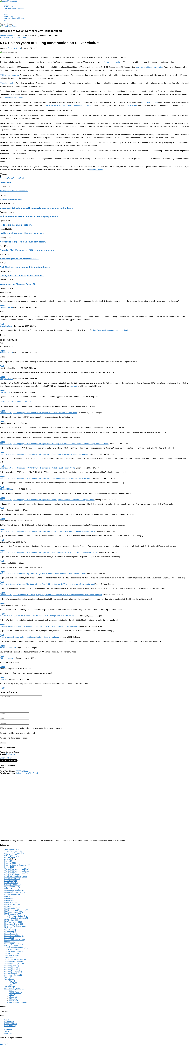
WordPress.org (10, 1026)
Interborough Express (14, 890)
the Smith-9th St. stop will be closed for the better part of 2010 (69, 105)
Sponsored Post (11, 955)
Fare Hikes (10, 881)
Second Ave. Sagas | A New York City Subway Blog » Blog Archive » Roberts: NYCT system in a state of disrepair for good (47, 584)
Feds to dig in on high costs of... (16, 225)
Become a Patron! (7, 758)
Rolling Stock (11, 946)
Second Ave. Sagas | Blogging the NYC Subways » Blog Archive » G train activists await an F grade (38, 413)
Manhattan (10, 898)
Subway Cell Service (14, 963)
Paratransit (10, 932)
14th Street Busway (13, 849)
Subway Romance (13, 971)
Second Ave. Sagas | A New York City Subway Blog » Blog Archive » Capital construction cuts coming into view (43, 574)
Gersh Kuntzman (6, 326)
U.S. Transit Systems (14, 989)
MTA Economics (12, 914)
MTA (7, 906)
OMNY (8, 928)
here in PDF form (130, 105)
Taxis (8, 977)
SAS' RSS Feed (22, 771)
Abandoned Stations (14, 853)
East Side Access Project (15, 877)
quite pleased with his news (13, 97)
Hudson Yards (11, 889)
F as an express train (111, 62)
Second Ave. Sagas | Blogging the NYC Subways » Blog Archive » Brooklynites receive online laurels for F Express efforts (47, 500)
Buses (9, 867)
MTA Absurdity (12, 908)
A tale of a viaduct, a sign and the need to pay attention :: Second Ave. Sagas (29, 637)
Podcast (9, 938)
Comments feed (10, 1024)
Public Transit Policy (14, 940)
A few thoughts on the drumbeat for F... (19, 259)
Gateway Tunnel (12, 885)
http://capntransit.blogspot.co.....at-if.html (15, 401)
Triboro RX (9, 987)
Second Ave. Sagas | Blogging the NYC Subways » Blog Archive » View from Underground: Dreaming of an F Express (46, 478)
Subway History (12, 965)
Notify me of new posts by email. (15, 738)
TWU (13, 983)
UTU (12, 985)
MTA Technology (13, 922)
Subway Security (13, 973)
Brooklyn (10, 863)
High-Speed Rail (12, 887)
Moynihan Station (12, 904)
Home (2, 35)
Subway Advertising (13, 961)
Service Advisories (13, 951)
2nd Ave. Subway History (14, 8)
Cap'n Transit (5, 392)
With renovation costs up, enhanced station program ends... (30, 216)
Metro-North (10, 900)
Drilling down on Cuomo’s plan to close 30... (22, 275)
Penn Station (11, 934)
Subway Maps (11, 967)
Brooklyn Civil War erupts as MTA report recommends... (27, 250)
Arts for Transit (11, 857)
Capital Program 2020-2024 (16, 873)
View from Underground (15, 1003)
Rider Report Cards (13, 944)
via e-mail (73, 386)
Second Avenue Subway (16, 947)
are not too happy (96, 170)
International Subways (14, 892)
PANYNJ (10, 930)
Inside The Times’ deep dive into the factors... (22, 233)
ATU (12, 981)
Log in (6, 1020)
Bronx (8, 861)
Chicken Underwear (8, 658)
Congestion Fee (12, 875)
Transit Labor (11, 979)
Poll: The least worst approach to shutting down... (25, 267)
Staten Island (11, 957)
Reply (2, 305)
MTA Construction (19, 37)
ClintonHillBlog (6, 489)
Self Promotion (11, 949)
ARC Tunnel (11, 855)
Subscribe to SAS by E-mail (27, 773)
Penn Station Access (14, 936)
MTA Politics (11, 920)
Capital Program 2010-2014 (16, 869)
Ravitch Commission (18, 918)
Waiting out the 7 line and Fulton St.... (18, 284)
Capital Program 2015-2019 (16, 871)
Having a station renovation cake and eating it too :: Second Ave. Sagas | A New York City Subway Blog (40, 626)
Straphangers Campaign (15, 959)
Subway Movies (12, 969)
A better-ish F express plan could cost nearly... (23, 242)
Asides (7, 859)
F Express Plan (11, 35)
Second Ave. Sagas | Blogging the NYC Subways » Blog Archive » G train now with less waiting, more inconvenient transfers (48, 531)
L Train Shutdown (12, 894)
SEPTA (13, 999)
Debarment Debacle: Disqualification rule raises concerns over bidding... (36, 208)
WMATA (13, 1001)
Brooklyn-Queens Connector (17, 865)
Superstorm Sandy (13, 975)
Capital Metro (15, 993)
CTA (12, 995)
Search (7, 10)
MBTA (13, 997)
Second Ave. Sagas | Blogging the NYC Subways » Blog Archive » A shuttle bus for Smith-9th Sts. (37, 468)
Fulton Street (11, 883)
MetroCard (10, 902)
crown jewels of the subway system (149, 67)
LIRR (8, 896)
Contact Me (8, 7)
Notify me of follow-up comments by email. (19, 733)
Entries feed (9, 1022)
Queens (9, 942)
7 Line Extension (13, 851)
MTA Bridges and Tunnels (16, 910)
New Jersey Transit (13, 924)
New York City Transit (15, 926)
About (6, 5)
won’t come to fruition (149, 102)
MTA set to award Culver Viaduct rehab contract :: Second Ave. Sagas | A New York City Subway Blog (39, 616)
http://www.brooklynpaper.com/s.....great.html (110, 330)
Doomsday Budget (18, 916)
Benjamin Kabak (14, 48)
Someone (4, 679)
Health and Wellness (8, 648)
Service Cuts (11, 953)
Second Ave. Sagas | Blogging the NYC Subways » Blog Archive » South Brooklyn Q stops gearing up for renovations (45, 454)
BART (12, 991)
